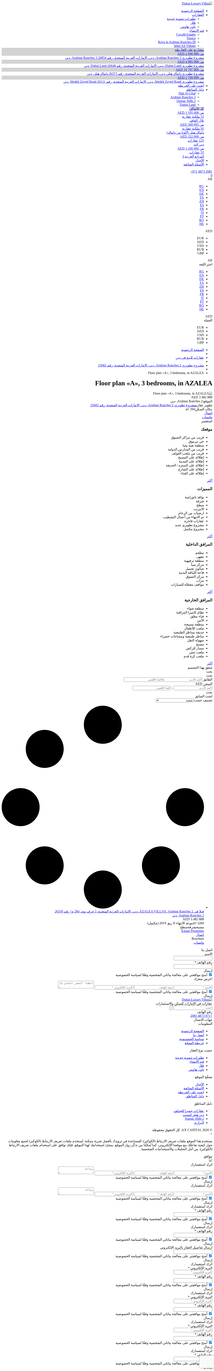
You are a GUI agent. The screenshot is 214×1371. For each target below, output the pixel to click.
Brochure (198, 938)
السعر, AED (203, 684)
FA (202, 197)
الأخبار (199, 1084)
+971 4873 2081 (201, 171)
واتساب (207, 417)
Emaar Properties (192, 931)
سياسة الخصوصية (191, 1039)
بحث (209, 671)
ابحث (208, 696)
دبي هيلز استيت (193, 1115)
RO (201, 220)
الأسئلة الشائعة (193, 1088)
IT (202, 212)
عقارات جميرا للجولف (189, 1111)
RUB (200, 249)
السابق (199, 696)
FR (202, 209)
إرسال (208, 970)
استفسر (206, 421)
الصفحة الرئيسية (192, 1031)
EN (201, 190)
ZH (201, 201)
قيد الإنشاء (197, 1061)
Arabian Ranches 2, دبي (188, 915)
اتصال (208, 413)
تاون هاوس (196, 1069)
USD (200, 245)
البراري (199, 1122)
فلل (201, 1065)
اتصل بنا (198, 1035)
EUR (200, 238)
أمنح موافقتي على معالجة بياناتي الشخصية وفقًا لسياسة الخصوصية (161, 975)
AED (200, 242)
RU (201, 186)
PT (202, 216)
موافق (208, 1156)
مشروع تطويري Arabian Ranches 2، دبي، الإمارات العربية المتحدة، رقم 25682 (143, 405)
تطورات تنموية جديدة (189, 1057)
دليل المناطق (195, 1096)
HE (201, 224)
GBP (200, 253)
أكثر (209, 480)
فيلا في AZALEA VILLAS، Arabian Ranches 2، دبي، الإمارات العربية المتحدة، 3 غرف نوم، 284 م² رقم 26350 (129, 911)
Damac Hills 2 (194, 1118)
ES (202, 205)
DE (201, 193)
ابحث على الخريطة (191, 1092)
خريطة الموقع (194, 1043)
